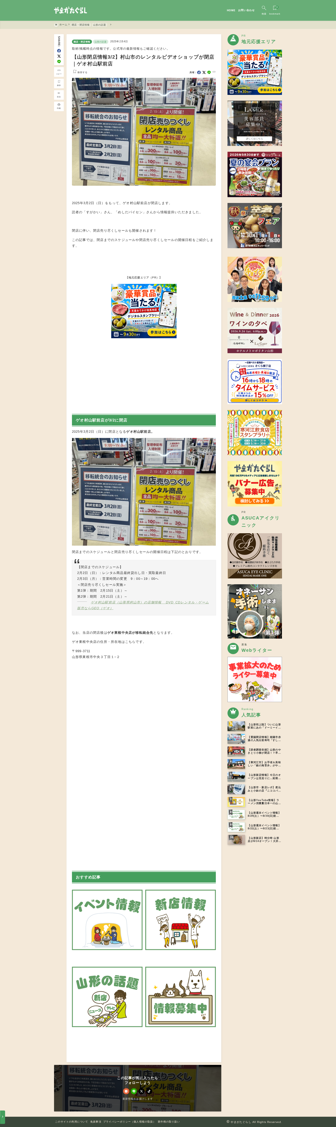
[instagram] (126, 1091)
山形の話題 (101, 42)
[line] (59, 61)
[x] (59, 56)
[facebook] (59, 51)
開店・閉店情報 (82, 42)
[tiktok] (149, 1091)
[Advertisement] (144, 810)
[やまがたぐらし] (70, 10)
